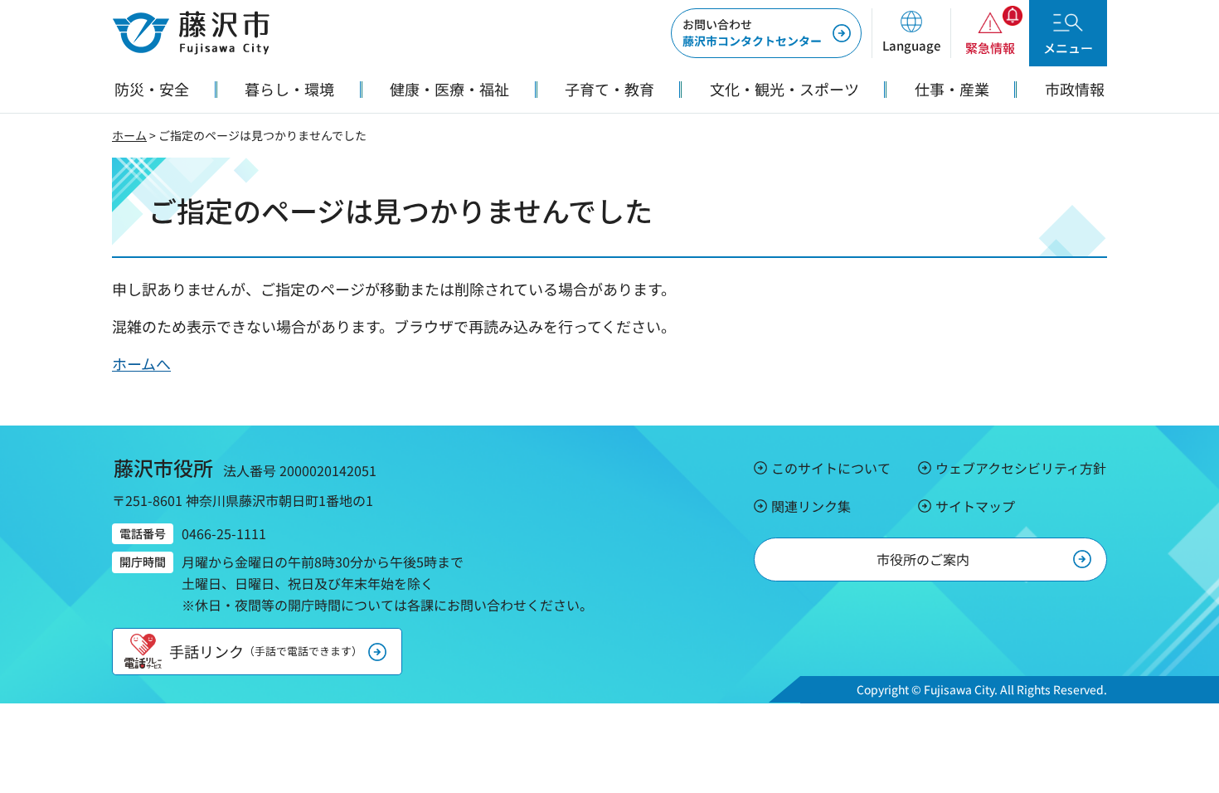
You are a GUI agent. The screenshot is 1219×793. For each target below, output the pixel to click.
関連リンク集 (811, 506)
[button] (911, 33)
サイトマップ (975, 506)
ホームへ (141, 363)
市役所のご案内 (923, 559)
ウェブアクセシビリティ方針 (1020, 468)
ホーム (129, 135)
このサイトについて (831, 468)
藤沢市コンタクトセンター (752, 32)
